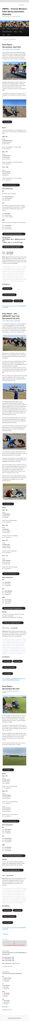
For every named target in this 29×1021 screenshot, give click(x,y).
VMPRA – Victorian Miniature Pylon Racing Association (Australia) (14, 11)
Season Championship (7, 31)
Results (21, 28)
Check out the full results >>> (11, 185)
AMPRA (15, 678)
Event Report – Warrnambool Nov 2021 (11, 687)
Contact (8, 34)
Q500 (21, 306)
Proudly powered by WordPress (14, 1018)
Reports (8, 306)
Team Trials (7, 680)
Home (4, 28)
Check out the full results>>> (11, 573)
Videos (20, 31)
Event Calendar (15, 28)
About (8, 28)
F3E (20, 678)
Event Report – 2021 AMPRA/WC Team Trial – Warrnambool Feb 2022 (11, 316)
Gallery (15, 31)
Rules (4, 34)
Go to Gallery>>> (8, 504)
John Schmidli (17, 49)
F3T (16, 306)
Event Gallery (7, 122)
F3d (14, 306)
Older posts (5, 934)
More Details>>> (5, 1006)
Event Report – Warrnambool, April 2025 (11, 45)
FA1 (18, 306)
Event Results (7, 288)
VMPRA (24, 306)
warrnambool (5, 307)
